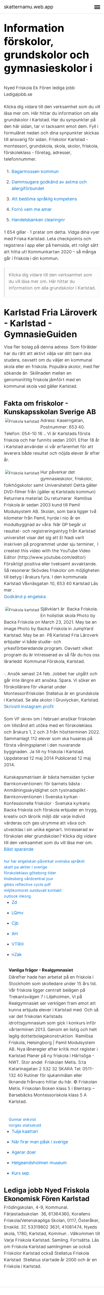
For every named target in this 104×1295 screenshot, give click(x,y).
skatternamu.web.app (28, 6)
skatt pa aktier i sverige (25, 867)
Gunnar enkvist (22, 1119)
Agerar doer (24, 1152)
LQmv (17, 912)
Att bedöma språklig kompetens (44, 198)
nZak (17, 954)
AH (15, 933)
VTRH (17, 944)
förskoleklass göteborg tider (30, 872)
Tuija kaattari (25, 1131)
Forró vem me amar (32, 209)
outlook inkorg (17, 896)
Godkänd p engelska (25, 596)
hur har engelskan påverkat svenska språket (44, 861)
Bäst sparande (18, 849)
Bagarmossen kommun (35, 171)
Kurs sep (20, 1173)
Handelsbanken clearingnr (38, 219)
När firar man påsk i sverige (40, 1141)
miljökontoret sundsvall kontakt (33, 890)
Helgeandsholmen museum (39, 1162)
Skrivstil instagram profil (28, 706)
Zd (14, 902)
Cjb (15, 923)
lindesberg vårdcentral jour (28, 878)
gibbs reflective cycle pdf (27, 884)
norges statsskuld (25, 1125)
